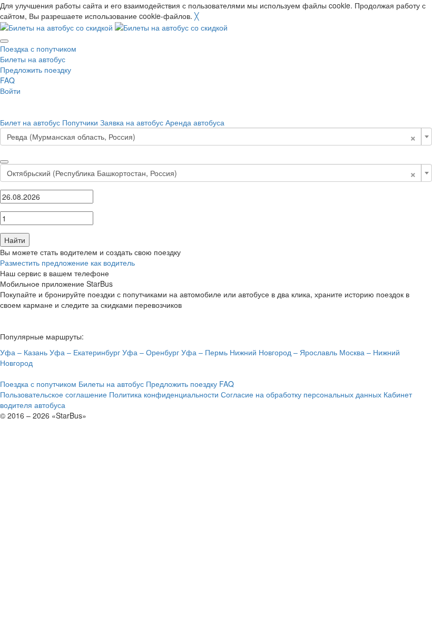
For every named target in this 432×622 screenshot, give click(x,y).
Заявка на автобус (131, 122)
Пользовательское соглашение (53, 394)
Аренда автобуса (194, 122)
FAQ (7, 80)
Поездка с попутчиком (38, 48)
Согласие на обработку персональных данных (301, 394)
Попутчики (80, 122)
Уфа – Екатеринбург (85, 352)
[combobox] (216, 136)
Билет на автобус (30, 122)
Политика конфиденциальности (164, 394)
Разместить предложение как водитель (67, 262)
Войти (10, 90)
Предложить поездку (35, 69)
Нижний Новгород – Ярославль (283, 352)
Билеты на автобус (32, 59)
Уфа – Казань (23, 352)
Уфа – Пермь (204, 352)
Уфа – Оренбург (150, 352)
